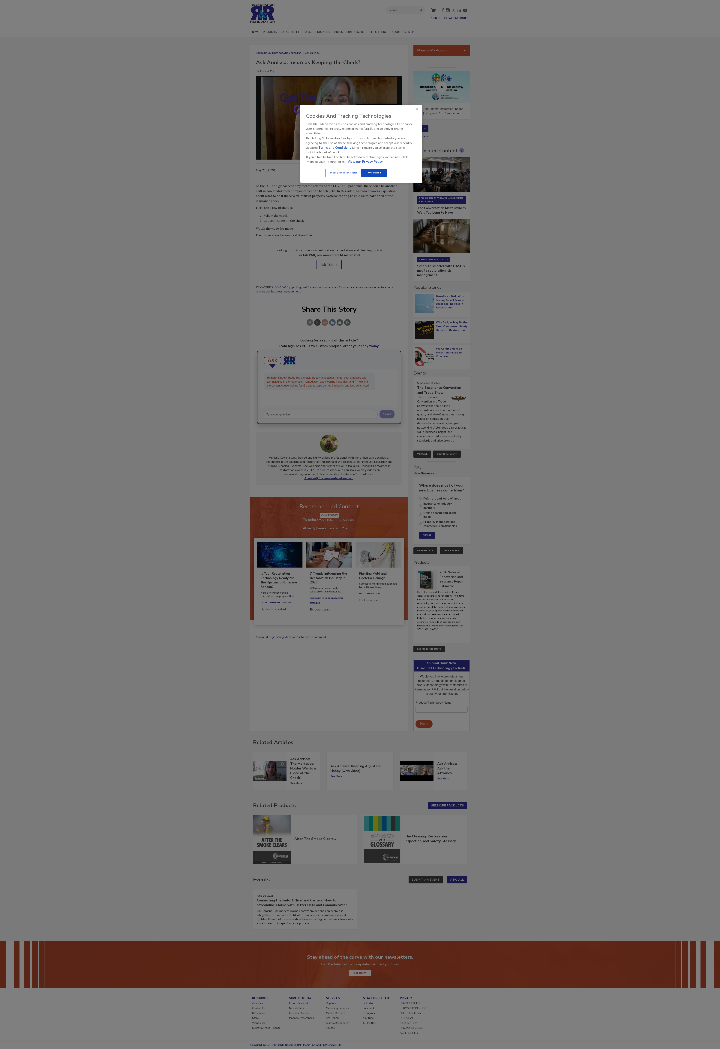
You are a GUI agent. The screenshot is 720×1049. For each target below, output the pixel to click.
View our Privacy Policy (365, 162)
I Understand (374, 172)
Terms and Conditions (334, 147)
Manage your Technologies (342, 172)
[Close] (417, 109)
